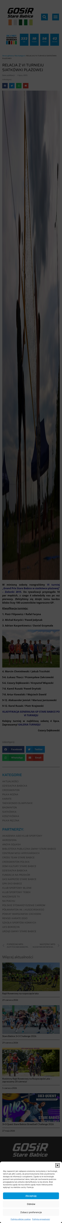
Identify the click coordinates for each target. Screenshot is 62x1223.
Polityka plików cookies (21, 1219)
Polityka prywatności (41, 1219)
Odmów (31, 1204)
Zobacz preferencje (31, 1212)
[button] (57, 1165)
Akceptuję (31, 1195)
